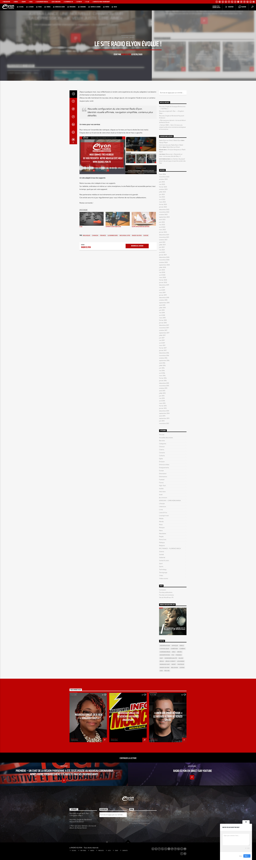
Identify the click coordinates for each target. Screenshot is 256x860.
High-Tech (162, 485)
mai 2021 (162, 250)
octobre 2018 (163, 300)
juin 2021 (161, 247)
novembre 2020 (164, 260)
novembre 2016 (164, 355)
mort (174, 664)
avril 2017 (162, 343)
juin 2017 (161, 338)
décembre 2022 (164, 209)
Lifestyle (162, 503)
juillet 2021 (162, 245)
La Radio (31, 7)
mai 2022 (162, 224)
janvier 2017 (162, 350)
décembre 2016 (164, 353)
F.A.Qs (81, 227)
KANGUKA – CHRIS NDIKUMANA (170, 500)
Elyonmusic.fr (68, 2)
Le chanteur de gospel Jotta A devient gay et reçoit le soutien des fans (172, 161)
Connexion (162, 590)
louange (180, 661)
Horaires (83, 7)
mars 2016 (162, 375)
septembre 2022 (164, 217)
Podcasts (101, 851)
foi (173, 655)
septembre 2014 (164, 413)
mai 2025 (162, 184)
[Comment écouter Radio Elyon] (118, 219)
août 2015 (162, 391)
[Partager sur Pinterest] (73, 117)
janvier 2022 (163, 232)
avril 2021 (162, 252)
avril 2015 (162, 401)
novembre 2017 (164, 328)
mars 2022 (162, 229)
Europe (161, 470)
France (103, 235)
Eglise (161, 458)
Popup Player (163, 142)
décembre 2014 (164, 411)
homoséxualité (171, 658)
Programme (6, 2)
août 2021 (162, 242)
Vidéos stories (163, 578)
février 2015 (163, 406)
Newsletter (162, 533)
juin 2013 (161, 421)
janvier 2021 (163, 255)
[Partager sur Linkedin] (73, 125)
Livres (161, 509)
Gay (161, 658)
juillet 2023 (162, 192)
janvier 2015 (163, 408)
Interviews (162, 491)
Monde (161, 521)
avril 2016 (162, 373)
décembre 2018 (164, 297)
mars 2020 (162, 277)
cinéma (182, 648)
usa (161, 670)
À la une (125, 37)
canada (95, 235)
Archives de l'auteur (137, 246)
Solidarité (162, 557)
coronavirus (165, 652)
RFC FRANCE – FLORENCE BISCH (170, 548)
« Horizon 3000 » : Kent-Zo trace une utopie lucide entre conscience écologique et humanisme (172, 127)
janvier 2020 (163, 282)
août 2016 (162, 363)
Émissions (73, 7)
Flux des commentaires (166, 595)
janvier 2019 (163, 295)
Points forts (162, 539)
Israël (160, 494)
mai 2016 (162, 370)
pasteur (181, 664)
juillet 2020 (162, 267)
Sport (161, 563)
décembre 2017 (164, 325)
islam (181, 658)
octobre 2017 (163, 330)
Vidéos (16, 2)
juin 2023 (162, 194)
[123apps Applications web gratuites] (144, 219)
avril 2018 (162, 315)
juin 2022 (162, 222)
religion (174, 667)
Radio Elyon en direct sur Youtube (192, 770)
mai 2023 (162, 197)
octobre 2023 (163, 189)
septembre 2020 (164, 265)
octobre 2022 (163, 214)
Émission (162, 461)
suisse (146, 235)
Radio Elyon (126, 54)
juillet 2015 (162, 393)
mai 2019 (162, 287)
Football (161, 479)
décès (179, 652)
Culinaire (162, 455)
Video (161, 575)
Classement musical (42, 2)
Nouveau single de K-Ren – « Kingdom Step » (88, 716)
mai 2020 (162, 272)
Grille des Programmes (138, 816)
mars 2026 (162, 174)
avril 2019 (162, 290)
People (161, 536)
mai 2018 (162, 313)
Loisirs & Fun (163, 512)
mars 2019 (162, 292)
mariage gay (165, 664)
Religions (162, 545)
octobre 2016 (163, 358)
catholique (164, 648)
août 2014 (162, 416)
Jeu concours (163, 497)
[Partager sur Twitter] (73, 109)
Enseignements (164, 467)
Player (243, 7)
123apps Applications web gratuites (140, 227)
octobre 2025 (163, 179)
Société (161, 554)
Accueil (21, 7)
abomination (165, 645)
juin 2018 (161, 310)
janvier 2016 (163, 380)
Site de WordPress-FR (166, 597)
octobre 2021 (163, 240)
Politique (162, 542)
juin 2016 (161, 368)
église (167, 670)
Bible (182, 645)
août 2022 (162, 219)
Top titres (83, 851)
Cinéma (161, 449)
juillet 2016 (162, 365)
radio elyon (137, 235)
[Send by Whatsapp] (73, 133)
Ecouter (231, 7)
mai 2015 (162, 398)
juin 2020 (162, 270)
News (132, 37)
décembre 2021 (164, 235)
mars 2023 (162, 202)
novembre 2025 (164, 177)
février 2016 (163, 378)
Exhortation (162, 473)
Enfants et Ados (164, 464)
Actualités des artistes (166, 437)
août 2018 (162, 305)
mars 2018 (162, 318)
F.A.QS (87, 2)
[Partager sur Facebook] (73, 102)
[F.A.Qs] (92, 219)
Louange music (164, 515)
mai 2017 (162, 340)
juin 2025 (162, 182)
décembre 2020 (164, 257)
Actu (109, 851)
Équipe (24, 2)
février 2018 (163, 320)
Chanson (162, 446)
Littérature (162, 506)
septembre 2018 (164, 303)
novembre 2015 (164, 386)
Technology (162, 569)
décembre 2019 (164, 285)
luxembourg (113, 235)
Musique (161, 527)
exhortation (165, 655)
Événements (135, 818)
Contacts (125, 851)
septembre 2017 (164, 333)
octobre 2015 (163, 388)
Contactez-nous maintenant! (101, 2)
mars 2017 (162, 345)
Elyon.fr (79, 2)
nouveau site (125, 235)
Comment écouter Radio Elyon (113, 227)
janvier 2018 (163, 323)
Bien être (162, 440)
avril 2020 (162, 275)
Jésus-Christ (170, 661)
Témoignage (163, 572)
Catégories (162, 443)
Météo (107, 7)
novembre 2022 (164, 212)
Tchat (116, 851)
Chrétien (174, 648)
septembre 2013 (164, 418)
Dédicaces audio (60, 7)
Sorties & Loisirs (96, 7)
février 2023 (163, 204)
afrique (175, 645)
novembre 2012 (164, 423)
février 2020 (163, 280)
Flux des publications (165, 592)
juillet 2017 (162, 335)
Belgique (86, 235)
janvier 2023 (163, 207)
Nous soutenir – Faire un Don (140, 821)
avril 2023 (162, 199)
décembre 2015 (164, 383)
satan (182, 667)
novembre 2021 (164, 237)
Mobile (161, 518)
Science (161, 551)
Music (40, 7)
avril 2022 (162, 227)
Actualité (74, 809)
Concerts (162, 452)
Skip (240, 856)
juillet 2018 (162, 308)
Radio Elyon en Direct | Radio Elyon (170, 140)
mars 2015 (162, 403)
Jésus (162, 661)
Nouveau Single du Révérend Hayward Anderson (128, 716)
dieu (173, 652)
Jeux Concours (56, 2)
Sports (161, 566)
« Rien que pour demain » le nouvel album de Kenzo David (168, 716)
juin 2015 (161, 396)
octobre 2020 (163, 262)
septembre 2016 (164, 360)
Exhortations (163, 476)
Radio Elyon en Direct (173, 147)
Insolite (161, 488)
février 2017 (162, 348)
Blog (31, 2)
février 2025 (163, 187)
